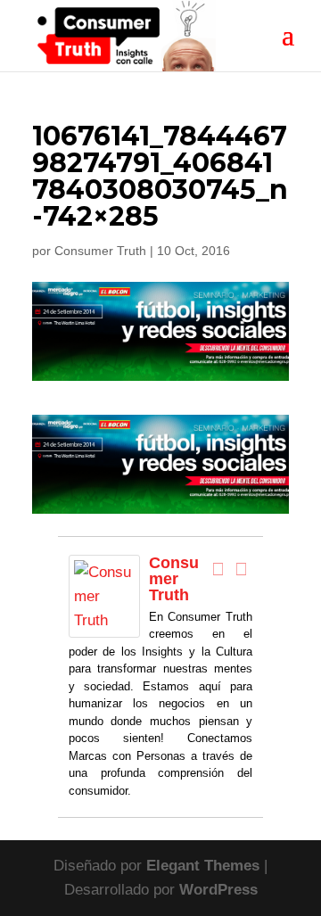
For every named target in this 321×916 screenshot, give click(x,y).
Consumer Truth (100, 250)
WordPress (218, 889)
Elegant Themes (202, 865)
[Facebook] (217, 569)
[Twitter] (240, 569)
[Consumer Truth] (104, 625)
